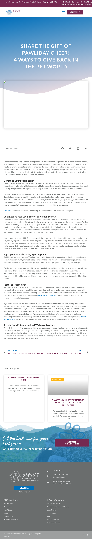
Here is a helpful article (47, 295)
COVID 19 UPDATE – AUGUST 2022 (23, 378)
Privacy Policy (24, 492)
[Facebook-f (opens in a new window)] (83, 535)
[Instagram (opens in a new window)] (87, 535)
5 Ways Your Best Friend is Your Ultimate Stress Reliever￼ (68, 403)
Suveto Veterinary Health (16, 534)
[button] (63, 12)
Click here (8, 210)
